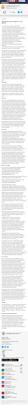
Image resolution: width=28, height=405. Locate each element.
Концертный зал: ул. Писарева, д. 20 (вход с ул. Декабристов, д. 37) (10, 386)
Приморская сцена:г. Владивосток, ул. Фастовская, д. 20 (11, 365)
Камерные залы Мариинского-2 (8, 382)
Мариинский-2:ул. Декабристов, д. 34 (9, 374)
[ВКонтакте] (18, 12)
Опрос (3, 353)
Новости (4, 2)
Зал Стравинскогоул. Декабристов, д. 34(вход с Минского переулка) (11, 378)
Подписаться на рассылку (7, 350)
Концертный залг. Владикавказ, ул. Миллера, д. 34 (10, 397)
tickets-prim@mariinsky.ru (7, 344)
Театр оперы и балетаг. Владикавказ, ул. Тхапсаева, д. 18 (11, 393)
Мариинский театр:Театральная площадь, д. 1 (10, 370)
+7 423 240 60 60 (5, 342)
